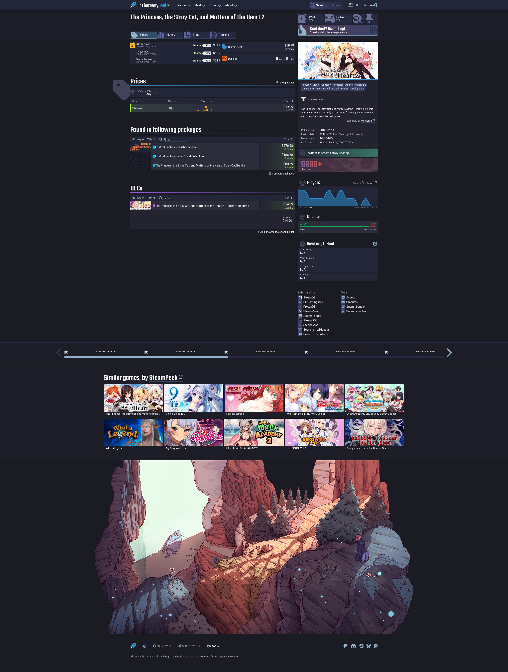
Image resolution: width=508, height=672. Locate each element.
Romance (338, 84)
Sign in (367, 5)
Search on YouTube (315, 334)
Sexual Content (340, 88)
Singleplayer (357, 88)
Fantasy (306, 84)
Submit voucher (356, 311)
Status (214, 646)
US (164, 646)
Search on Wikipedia (316, 329)
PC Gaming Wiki (313, 302)
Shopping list (286, 82)
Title (150, 139)
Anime (349, 84)
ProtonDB (309, 306)
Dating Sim (308, 88)
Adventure (360, 84)
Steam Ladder (312, 315)
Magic (316, 84)
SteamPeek (310, 311)
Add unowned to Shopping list (277, 231)
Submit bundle (355, 306)
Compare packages (282, 173)
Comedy (326, 84)
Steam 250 (310, 320)
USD (191, 646)
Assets (350, 297)
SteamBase (310, 325)
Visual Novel (323, 88)
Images (139, 139)
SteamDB (309, 297)
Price (287, 139)
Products (352, 302)
